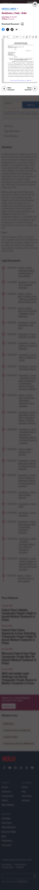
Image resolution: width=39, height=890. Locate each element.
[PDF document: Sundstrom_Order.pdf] (19, 59)
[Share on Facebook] (3, 30)
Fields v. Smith (9, 9)
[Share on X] (7, 30)
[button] (12, 30)
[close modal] (35, 4)
